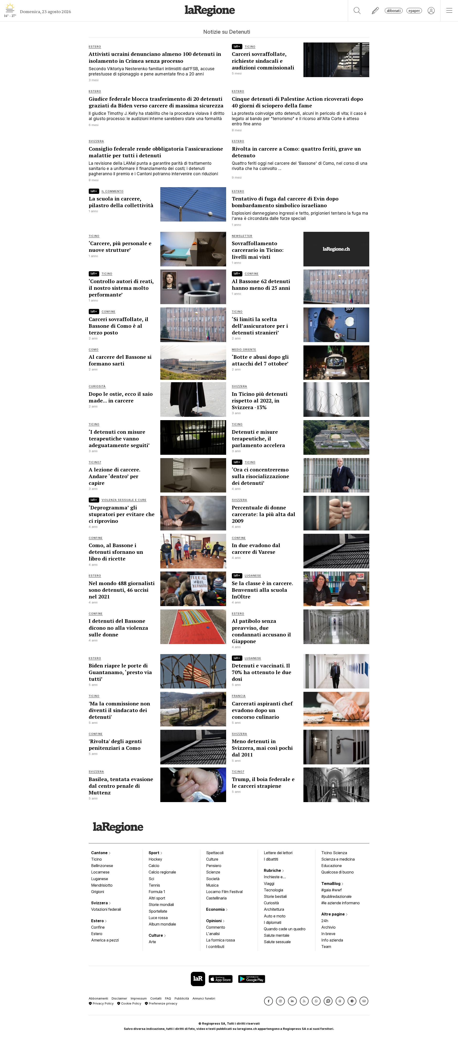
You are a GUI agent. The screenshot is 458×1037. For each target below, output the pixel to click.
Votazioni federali (106, 909)
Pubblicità (182, 998)
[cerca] (357, 10)
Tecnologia (273, 890)
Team (326, 946)
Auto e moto (275, 916)
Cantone (100, 852)
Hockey (155, 859)
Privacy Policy (103, 1003)
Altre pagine (333, 914)
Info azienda (332, 940)
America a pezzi (105, 940)
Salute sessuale (277, 941)
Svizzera (100, 902)
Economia (216, 909)
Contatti (155, 998)
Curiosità (271, 902)
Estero (98, 920)
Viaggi (269, 883)
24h (324, 920)
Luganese (99, 878)
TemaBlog (331, 883)
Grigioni (97, 891)
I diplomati (272, 922)
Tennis (154, 885)
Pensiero (213, 865)
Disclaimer (119, 998)
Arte (152, 941)
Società (212, 878)
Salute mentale (276, 935)
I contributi (215, 946)
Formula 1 (157, 891)
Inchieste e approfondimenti (278, 877)
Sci (151, 878)
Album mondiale (162, 924)
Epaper (414, 10)
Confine (98, 927)
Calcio (154, 865)
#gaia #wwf (331, 890)
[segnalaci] (375, 10)
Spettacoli (215, 852)
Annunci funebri (204, 998)
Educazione (331, 865)
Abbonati (394, 10)
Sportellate (158, 911)
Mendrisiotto (102, 885)
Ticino (96, 859)
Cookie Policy (130, 1003)
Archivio (328, 927)
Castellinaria (216, 898)
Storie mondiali (161, 904)
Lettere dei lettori (278, 852)
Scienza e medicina (338, 859)
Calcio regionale (162, 872)
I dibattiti (271, 859)
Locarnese (100, 872)
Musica (212, 885)
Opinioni (214, 920)
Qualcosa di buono (337, 872)
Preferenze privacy (162, 1003)
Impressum (139, 998)
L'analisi (213, 933)
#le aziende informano (340, 902)
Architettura (274, 909)
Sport (154, 852)
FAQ (168, 998)
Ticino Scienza (334, 852)
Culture (156, 935)
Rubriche (273, 870)
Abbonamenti (98, 998)
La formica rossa (220, 940)
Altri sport (157, 898)
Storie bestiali (275, 896)
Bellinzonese (102, 865)
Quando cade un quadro (285, 928)
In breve (328, 933)
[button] (268, 1001)
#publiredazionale (336, 896)
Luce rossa (158, 917)
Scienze (213, 872)
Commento (215, 927)
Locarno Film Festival (224, 891)
